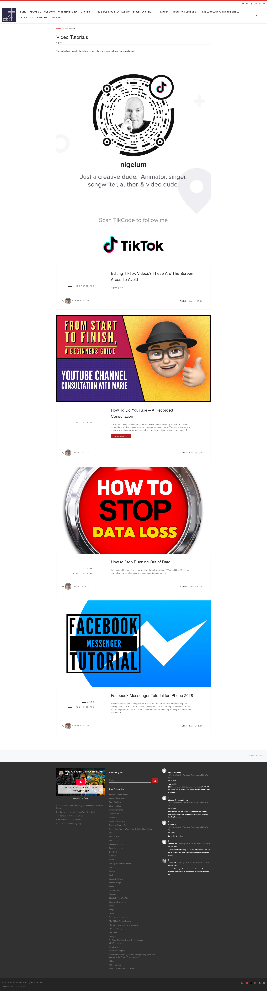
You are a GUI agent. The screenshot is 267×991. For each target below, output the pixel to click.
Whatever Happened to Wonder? (69, 819)
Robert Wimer (81, 301)
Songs (111, 909)
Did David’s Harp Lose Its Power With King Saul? (75, 812)
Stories (112, 913)
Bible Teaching (115, 805)
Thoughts (113, 936)
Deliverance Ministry (117, 821)
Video (111, 961)
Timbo (170, 862)
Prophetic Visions (116, 878)
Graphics (112, 855)
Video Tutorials (115, 964)
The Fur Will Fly (115, 928)
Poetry (111, 875)
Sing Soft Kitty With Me (118, 898)
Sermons (112, 894)
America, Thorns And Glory (119, 794)
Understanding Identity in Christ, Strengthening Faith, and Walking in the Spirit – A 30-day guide (132, 956)
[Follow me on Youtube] (247, 3)
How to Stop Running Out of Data (140, 562)
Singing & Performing (117, 901)
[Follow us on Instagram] (256, 3)
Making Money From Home (120, 863)
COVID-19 (113, 817)
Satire (111, 886)
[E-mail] (264, 3)
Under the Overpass (117, 950)
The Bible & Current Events (120, 921)
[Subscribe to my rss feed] (260, 3)
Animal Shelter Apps (117, 798)
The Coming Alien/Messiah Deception (124, 924)
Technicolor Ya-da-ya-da (118, 917)
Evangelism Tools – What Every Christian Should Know (130, 829)
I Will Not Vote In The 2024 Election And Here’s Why (188, 776)
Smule (111, 905)
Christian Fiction (115, 813)
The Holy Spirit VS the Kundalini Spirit (194, 843)
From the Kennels (116, 848)
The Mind (113, 932)
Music (111, 867)
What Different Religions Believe (122, 968)
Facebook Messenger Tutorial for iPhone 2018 (152, 695)
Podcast (112, 871)
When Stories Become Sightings (69, 823)
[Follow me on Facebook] (243, 3)
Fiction (111, 832)
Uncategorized (114, 946)
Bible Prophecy (115, 802)
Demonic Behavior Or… (118, 825)
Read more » (121, 436)
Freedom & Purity (116, 844)
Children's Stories (116, 809)
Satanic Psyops (115, 882)
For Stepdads (114, 840)
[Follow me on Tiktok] (252, 3)
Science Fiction (115, 890)
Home (58, 28)
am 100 (174, 784)
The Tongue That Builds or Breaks (69, 815)
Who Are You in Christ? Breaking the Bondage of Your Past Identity (79, 807)
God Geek (113, 852)
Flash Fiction (114, 836)
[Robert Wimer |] (9, 14)
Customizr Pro (19, 986)
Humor (111, 859)
